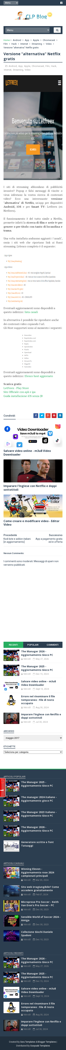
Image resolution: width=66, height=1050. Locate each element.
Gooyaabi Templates (40, 1046)
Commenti (53, 644)
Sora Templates (27, 1042)
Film (6, 44)
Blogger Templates (47, 1042)
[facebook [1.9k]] (61, 3)
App (27, 40)
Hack (14, 44)
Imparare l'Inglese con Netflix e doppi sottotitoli (30, 488)
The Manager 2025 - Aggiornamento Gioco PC (37, 668)
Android (17, 40)
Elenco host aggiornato (39, 376)
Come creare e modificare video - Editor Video (31, 523)
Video (49, 44)
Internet (24, 44)
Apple (36, 40)
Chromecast (49, 40)
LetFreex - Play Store (16, 388)
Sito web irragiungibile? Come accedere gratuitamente (40, 888)
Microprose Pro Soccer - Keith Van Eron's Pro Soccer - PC (40, 903)
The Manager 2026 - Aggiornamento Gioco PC (37, 653)
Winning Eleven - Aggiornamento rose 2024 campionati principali (37, 872)
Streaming (37, 44)
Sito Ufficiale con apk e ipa (20, 392)
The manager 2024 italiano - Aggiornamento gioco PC (39, 798)
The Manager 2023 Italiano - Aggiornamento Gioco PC (39, 813)
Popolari (33, 644)
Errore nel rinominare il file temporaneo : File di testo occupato (38, 700)
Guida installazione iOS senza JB (23, 396)
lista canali (31, 312)
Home (7, 40)
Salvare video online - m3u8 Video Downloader (27, 452)
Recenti (13, 644)
